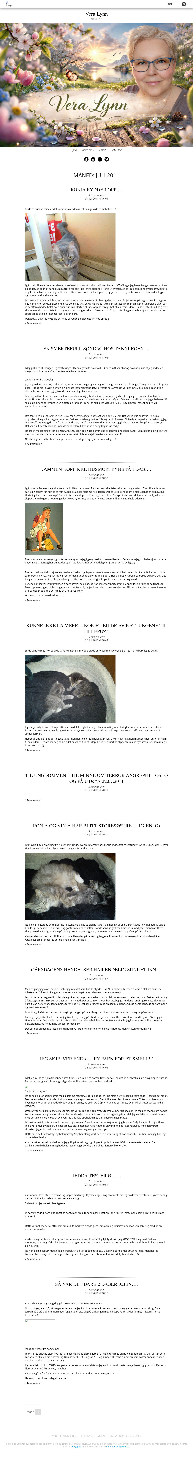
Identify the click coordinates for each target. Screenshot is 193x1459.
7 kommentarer (96, 1181)
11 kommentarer (96, 1064)
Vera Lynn (96, 15)
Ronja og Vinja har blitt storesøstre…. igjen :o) (96, 825)
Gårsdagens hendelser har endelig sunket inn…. (96, 969)
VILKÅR (102, 1436)
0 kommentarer (96, 354)
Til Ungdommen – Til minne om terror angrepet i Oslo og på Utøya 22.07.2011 (96, 778)
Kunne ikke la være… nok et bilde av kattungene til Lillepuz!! (96, 628)
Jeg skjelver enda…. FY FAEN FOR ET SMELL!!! (96, 1058)
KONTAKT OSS (116, 1436)
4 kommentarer (96, 195)
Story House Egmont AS (118, 1446)
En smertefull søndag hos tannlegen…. (96, 348)
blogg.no (76, 1446)
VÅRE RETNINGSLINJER (64, 1436)
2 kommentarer (96, 786)
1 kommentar (97, 975)
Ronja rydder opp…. (96, 189)
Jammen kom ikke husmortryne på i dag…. (96, 469)
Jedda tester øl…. (96, 1175)
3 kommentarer (96, 831)
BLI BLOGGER (133, 1436)
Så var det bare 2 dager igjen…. (96, 1284)
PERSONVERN (87, 1436)
